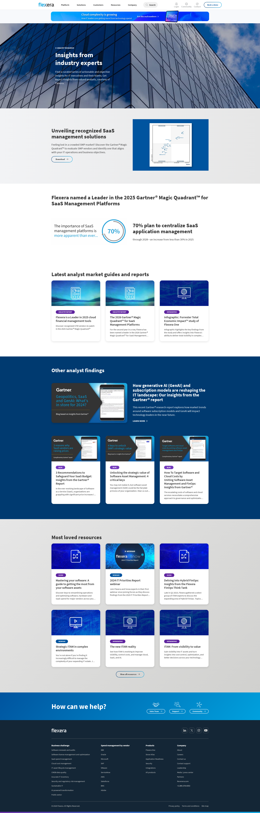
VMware (104, 768)
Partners (180, 777)
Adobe (103, 790)
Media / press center (185, 772)
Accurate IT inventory (60, 777)
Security (149, 763)
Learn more (139, 421)
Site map (205, 806)
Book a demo (212, 5)
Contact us (181, 759)
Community (186, 6)
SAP (102, 763)
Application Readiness (154, 759)
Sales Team (154, 711)
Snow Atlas (150, 754)
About (179, 750)
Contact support (183, 763)
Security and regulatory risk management (68, 781)
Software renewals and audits (63, 750)
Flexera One (150, 750)
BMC (102, 786)
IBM (102, 750)
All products (151, 772)
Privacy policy (174, 806)
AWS (102, 777)
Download (60, 159)
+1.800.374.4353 (183, 786)
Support (175, 711)
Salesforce (105, 781)
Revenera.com (183, 781)
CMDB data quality (58, 772)
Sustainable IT (57, 786)
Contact (197, 6)
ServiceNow (105, 772)
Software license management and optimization (70, 754)
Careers (180, 754)
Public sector (56, 794)
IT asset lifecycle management (63, 768)
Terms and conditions (190, 806)
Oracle (103, 754)
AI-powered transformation (62, 790)
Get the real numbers (147, 16)
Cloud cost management (61, 763)
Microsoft (104, 759)
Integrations (151, 768)
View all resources (128, 674)
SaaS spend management (61, 759)
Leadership (181, 768)
